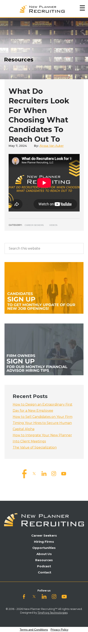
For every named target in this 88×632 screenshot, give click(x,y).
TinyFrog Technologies (53, 612)
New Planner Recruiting (44, 8)
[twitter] (34, 473)
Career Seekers (34, 225)
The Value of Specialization (35, 447)
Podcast (44, 566)
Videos (53, 225)
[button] (82, 8)
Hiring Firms (44, 542)
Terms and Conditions (34, 629)
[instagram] (53, 473)
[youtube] (63, 473)
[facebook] (24, 473)
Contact (44, 572)
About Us (44, 554)
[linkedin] (44, 473)
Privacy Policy (59, 629)
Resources (44, 560)
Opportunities (44, 548)
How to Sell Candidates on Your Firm (42, 417)
